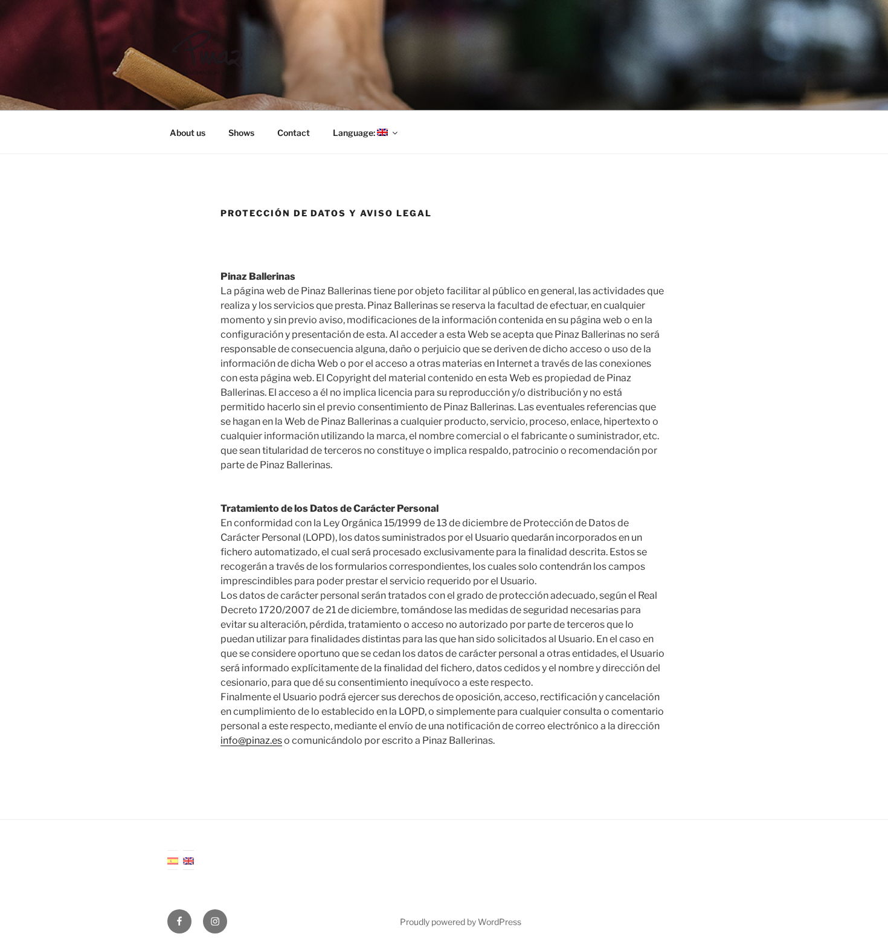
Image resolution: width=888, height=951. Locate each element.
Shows (241, 132)
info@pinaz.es (251, 740)
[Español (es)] (172, 860)
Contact (293, 132)
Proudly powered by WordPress (460, 922)
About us (187, 132)
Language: (355, 132)
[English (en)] (188, 860)
